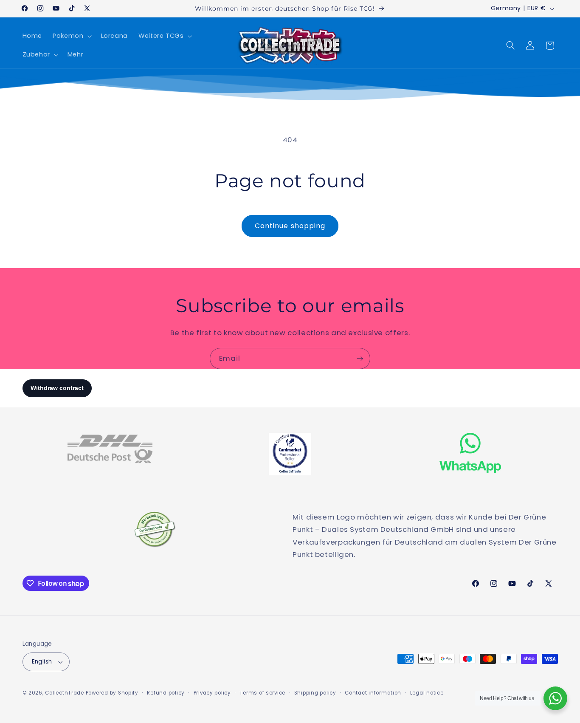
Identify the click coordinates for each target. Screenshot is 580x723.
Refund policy (166, 692)
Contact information (373, 692)
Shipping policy (315, 692)
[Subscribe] (360, 358)
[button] (72, 36)
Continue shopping (290, 226)
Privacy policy (212, 692)
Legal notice (427, 692)
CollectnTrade (64, 692)
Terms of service (262, 692)
